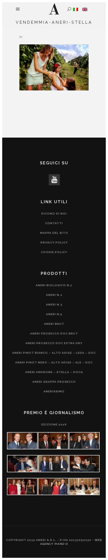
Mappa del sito (54, 232)
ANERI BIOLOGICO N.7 (54, 285)
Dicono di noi (54, 213)
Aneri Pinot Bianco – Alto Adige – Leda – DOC (54, 352)
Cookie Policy (54, 252)
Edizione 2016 (54, 424)
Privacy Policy (54, 242)
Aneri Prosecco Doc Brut (54, 333)
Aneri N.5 (54, 314)
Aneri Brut (54, 323)
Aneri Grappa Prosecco (54, 381)
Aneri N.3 (54, 304)
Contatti (54, 223)
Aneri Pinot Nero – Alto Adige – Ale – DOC (54, 362)
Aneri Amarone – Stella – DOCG (54, 372)
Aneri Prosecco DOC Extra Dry (54, 343)
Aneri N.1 (54, 294)
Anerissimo (54, 391)
